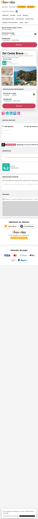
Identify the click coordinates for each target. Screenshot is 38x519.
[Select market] (16, 11)
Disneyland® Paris (8, 19)
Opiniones (12, 7)
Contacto (5, 7)
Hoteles (12, 15)
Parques (25, 15)
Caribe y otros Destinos (10, 22)
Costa (19, 15)
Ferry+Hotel (20, 19)
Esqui (21, 22)
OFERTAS (5, 15)
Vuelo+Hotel (29, 19)
